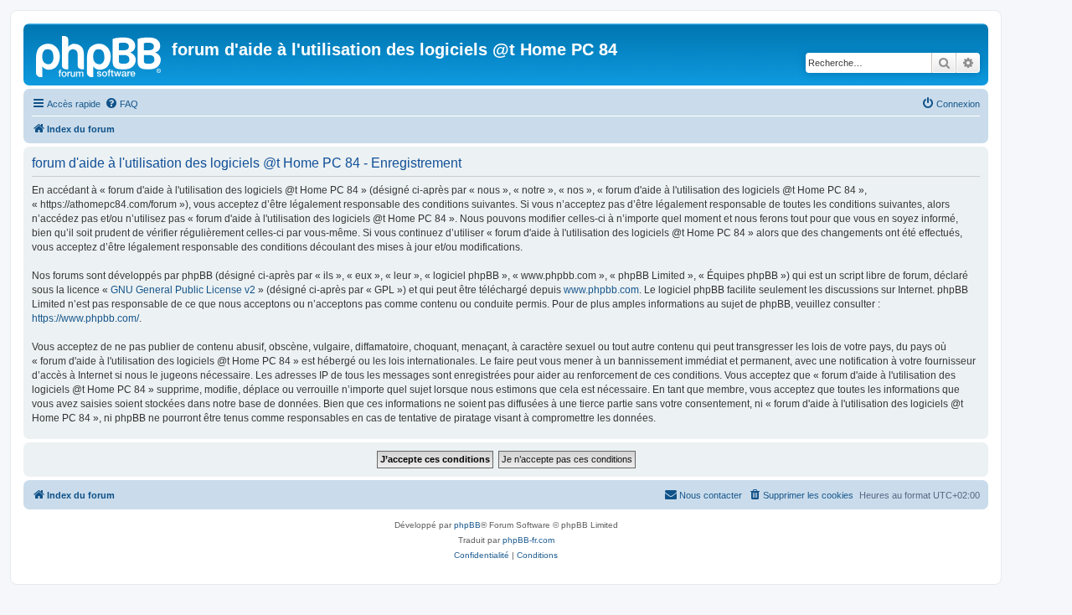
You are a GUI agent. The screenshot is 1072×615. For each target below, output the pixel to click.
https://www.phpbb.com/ (85, 318)
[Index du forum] (100, 54)
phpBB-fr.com (528, 540)
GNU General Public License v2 (183, 290)
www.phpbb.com (601, 290)
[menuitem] (121, 104)
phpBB (467, 525)
